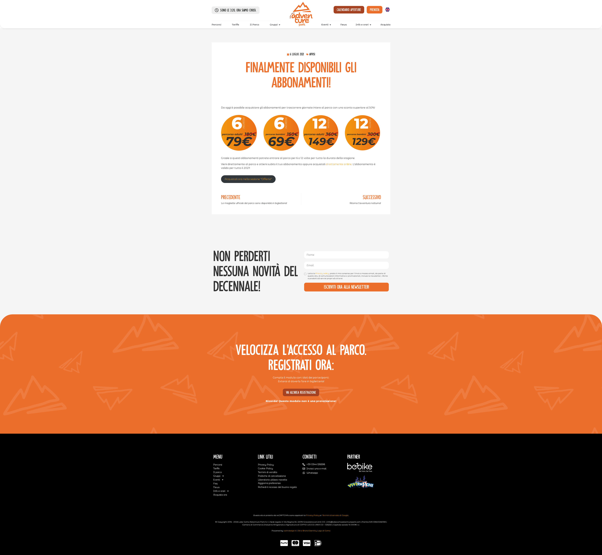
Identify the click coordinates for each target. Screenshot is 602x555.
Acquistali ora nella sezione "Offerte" (248, 179)
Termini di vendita (267, 472)
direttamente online (339, 164)
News (216, 487)
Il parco (217, 472)
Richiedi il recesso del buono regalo (277, 487)
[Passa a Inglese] (387, 10)
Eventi (216, 479)
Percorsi (217, 464)
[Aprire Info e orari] (370, 24)
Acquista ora (220, 494)
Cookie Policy (265, 468)
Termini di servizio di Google (335, 515)
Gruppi (216, 476)
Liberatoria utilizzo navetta (272, 479)
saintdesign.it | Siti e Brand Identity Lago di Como (307, 530)
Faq (215, 483)
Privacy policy (322, 273)
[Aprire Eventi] (330, 24)
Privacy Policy (266, 464)
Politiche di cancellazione (272, 476)
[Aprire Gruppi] (279, 24)
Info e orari (219, 491)
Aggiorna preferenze (269, 483)
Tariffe (216, 468)
